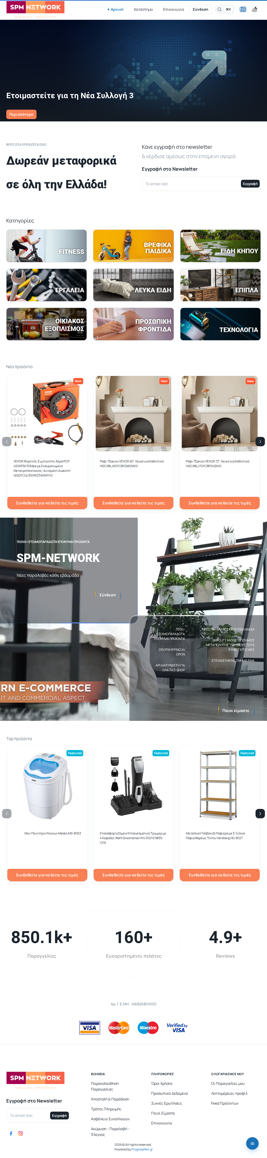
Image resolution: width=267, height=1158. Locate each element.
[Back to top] (252, 1143)
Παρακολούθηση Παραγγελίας (105, 1086)
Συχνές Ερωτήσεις (166, 1103)
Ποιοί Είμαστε (163, 1113)
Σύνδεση (200, 9)
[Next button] (260, 441)
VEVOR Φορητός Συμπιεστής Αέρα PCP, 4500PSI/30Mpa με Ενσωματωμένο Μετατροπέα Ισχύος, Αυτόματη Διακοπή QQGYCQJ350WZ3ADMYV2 (42, 468)
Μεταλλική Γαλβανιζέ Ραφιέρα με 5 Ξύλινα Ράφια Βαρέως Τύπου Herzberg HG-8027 (215, 835)
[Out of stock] (134, 448)
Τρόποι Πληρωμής (106, 1108)
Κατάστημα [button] (143, 9)
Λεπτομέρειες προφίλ (229, 1093)
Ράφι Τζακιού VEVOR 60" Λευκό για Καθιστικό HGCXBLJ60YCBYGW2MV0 (132, 463)
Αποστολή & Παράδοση (110, 1099)
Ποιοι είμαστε (235, 710)
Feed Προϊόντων (225, 1103)
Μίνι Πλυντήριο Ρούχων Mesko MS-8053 (53, 833)
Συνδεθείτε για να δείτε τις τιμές (47, 503)
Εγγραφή (250, 183)
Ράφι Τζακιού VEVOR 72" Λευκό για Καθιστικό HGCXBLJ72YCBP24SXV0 (218, 463)
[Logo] (35, 9)
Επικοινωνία (173, 9)
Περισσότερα (21, 114)
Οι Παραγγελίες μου (228, 1083)
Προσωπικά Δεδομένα (169, 1093)
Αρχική (117, 9)
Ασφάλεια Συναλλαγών (110, 1118)
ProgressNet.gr (142, 1149)
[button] (243, 9)
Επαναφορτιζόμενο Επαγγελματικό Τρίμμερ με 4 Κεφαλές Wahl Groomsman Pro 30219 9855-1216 (133, 838)
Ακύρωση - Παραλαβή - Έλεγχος (110, 1131)
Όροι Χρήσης (162, 1083)
